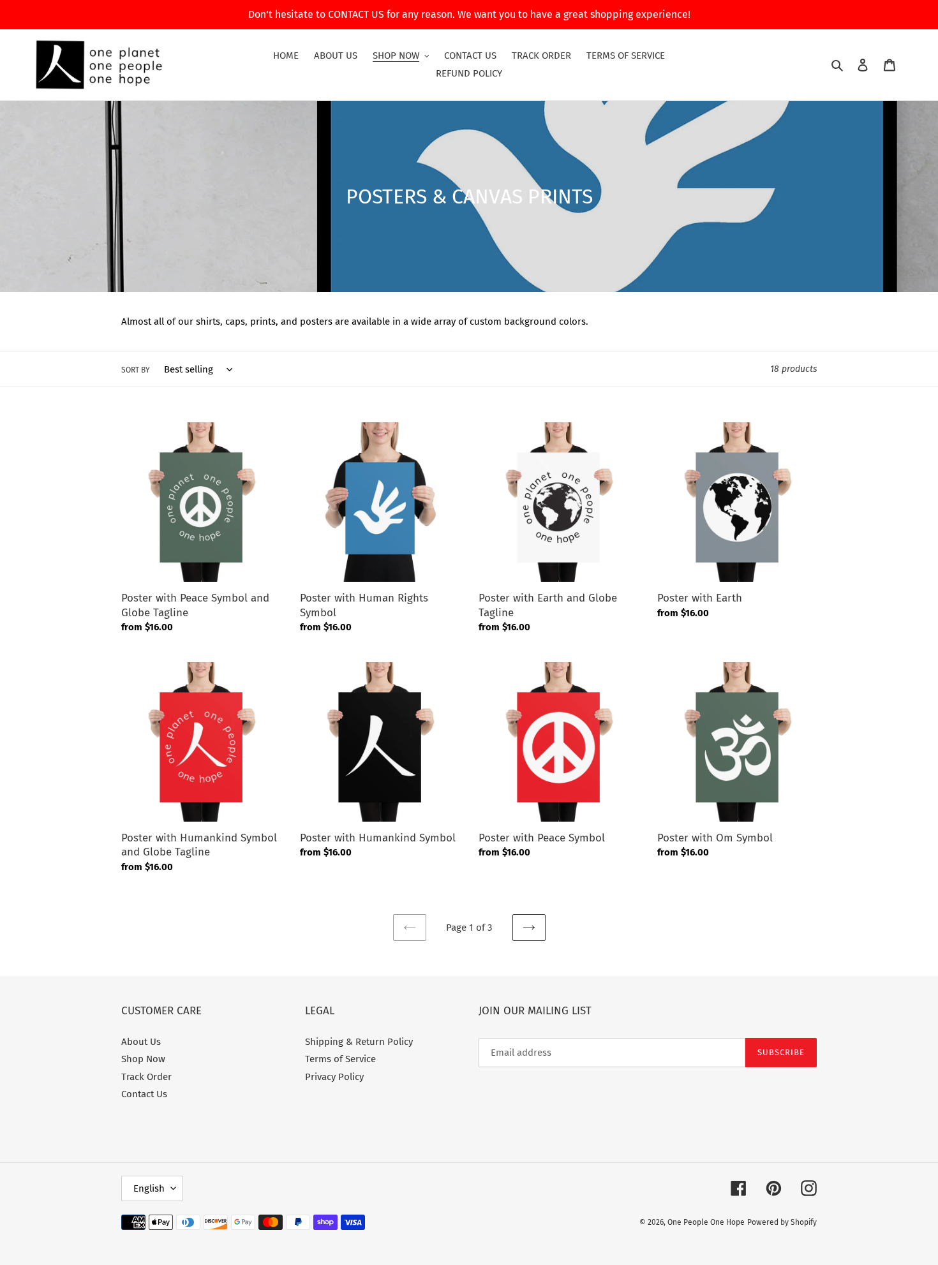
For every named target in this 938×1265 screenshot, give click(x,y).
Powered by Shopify (782, 1222)
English (149, 1188)
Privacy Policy (334, 1077)
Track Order (146, 1077)
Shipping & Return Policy (359, 1041)
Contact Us (144, 1094)
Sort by (135, 370)
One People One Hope (706, 1222)
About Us (141, 1041)
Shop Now (143, 1059)
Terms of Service (340, 1059)
